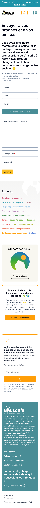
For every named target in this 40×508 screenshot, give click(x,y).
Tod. (30, 502)
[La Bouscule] (8, 12)
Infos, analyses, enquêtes (13, 202)
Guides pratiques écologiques (14, 233)
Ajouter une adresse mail (20, 112)
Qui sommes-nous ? (12, 456)
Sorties (5, 220)
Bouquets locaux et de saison (22, 220)
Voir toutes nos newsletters (14, 365)
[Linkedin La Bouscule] (21, 485)
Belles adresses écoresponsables (16, 215)
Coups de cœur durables (22, 224)
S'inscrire (23, 12)
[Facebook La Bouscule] (18, 485)
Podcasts (6, 224)
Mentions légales (9, 495)
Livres (28, 202)
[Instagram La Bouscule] (24, 485)
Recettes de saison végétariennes (16, 228)
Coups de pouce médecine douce (16, 207)
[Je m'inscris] (20, 379)
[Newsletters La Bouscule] (27, 485)
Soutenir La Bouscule (20, 318)
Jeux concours (8, 498)
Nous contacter (10, 452)
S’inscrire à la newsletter (14, 460)
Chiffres (32, 233)
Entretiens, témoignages (12, 198)
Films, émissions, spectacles (14, 211)
